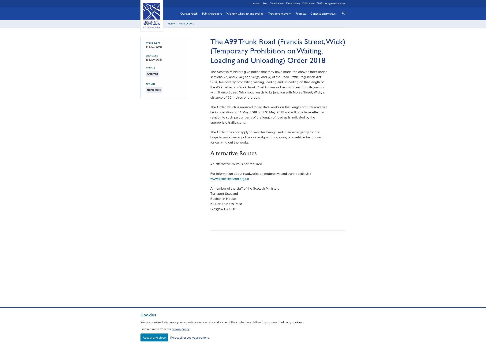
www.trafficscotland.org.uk (229, 179)
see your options (198, 337)
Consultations (277, 3)
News (264, 3)
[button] (342, 13)
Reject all (176, 337)
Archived (152, 73)
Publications (308, 3)
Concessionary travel (323, 13)
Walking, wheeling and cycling (244, 13)
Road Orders (186, 23)
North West (154, 89)
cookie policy (180, 329)
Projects (301, 13)
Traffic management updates (331, 3)
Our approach (189, 13)
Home (171, 23)
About (256, 3)
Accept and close (154, 337)
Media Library (293, 3)
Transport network (279, 13)
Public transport (212, 13)
